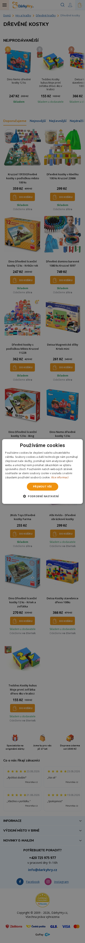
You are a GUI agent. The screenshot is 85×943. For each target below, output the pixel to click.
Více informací (59, 477)
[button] (42, 496)
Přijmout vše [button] (42, 486)
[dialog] (42, 471)
